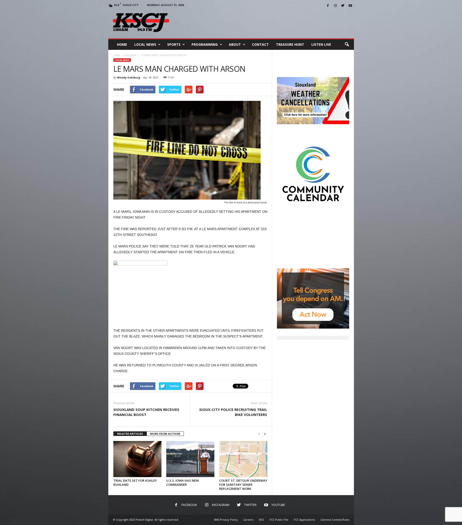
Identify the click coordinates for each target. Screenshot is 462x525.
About (235, 44)
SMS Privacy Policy (226, 519)
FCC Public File (279, 519)
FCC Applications (304, 519)
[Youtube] (350, 5)
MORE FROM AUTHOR (165, 433)
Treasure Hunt (290, 44)
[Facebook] (328, 5)
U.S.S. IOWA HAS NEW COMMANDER (182, 482)
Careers (248, 519)
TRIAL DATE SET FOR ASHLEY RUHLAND (135, 482)
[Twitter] (343, 5)
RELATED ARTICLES (130, 433)
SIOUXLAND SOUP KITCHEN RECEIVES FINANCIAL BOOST (146, 412)
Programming (205, 44)
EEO (261, 519)
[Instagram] (335, 5)
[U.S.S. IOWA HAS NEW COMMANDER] (190, 459)
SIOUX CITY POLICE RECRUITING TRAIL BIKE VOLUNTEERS (233, 412)
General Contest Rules (335, 519)
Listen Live (321, 44)
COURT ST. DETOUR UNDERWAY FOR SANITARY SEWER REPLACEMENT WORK (243, 484)
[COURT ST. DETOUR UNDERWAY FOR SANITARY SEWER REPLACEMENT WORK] (243, 459)
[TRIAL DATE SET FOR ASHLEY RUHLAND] (137, 459)
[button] (346, 44)
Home (122, 44)
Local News (145, 44)
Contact (260, 44)
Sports (173, 44)
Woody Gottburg (128, 77)
